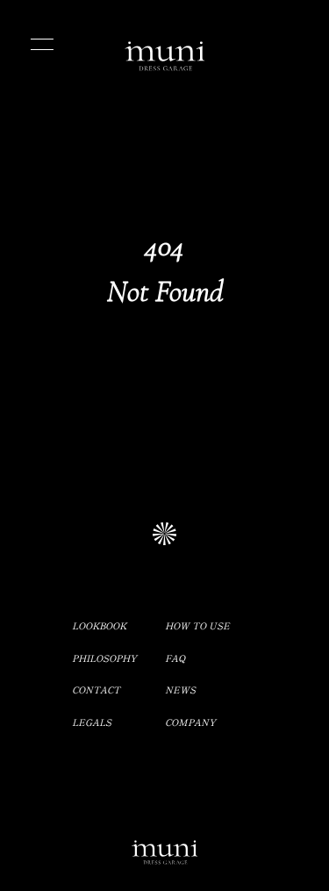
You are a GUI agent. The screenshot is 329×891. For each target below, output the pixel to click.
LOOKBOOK (99, 625)
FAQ (175, 658)
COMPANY (190, 722)
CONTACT (96, 689)
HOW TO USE (197, 625)
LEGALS (91, 722)
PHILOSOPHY (104, 658)
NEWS (180, 689)
